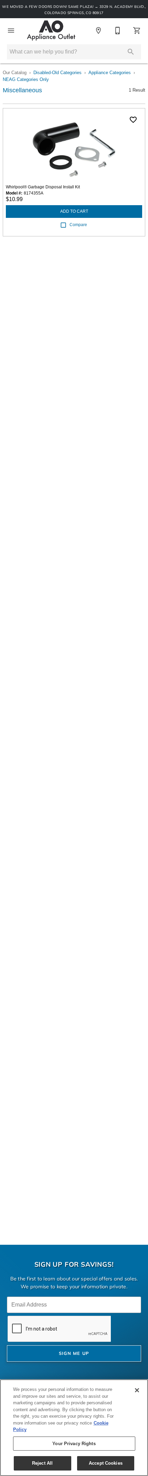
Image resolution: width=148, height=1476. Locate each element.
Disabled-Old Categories (57, 72)
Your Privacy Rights (73, 1443)
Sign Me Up (74, 1353)
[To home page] (51, 30)
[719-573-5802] (117, 30)
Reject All (42, 1463)
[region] (74, 1427)
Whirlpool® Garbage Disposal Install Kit (43, 187)
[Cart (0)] (137, 30)
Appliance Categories (109, 72)
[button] (11, 30)
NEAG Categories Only (26, 79)
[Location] (98, 30)
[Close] (137, 1390)
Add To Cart (74, 211)
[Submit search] (130, 52)
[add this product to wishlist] (133, 120)
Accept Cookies (106, 1463)
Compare (78, 224)
